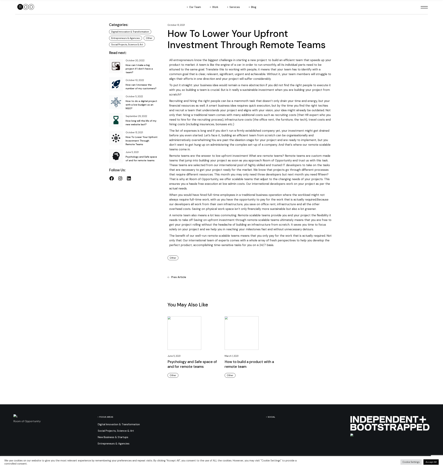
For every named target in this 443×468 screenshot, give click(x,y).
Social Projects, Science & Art (127, 44)
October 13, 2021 (176, 25)
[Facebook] (111, 178)
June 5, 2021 (174, 356)
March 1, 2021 (231, 356)
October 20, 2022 (135, 60)
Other (173, 257)
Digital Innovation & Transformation (130, 31)
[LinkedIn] (129, 178)
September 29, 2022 (136, 116)
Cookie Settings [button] (411, 462)
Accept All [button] (431, 462)
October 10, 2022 (135, 80)
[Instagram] (120, 178)
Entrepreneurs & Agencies (125, 38)
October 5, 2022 (134, 96)
